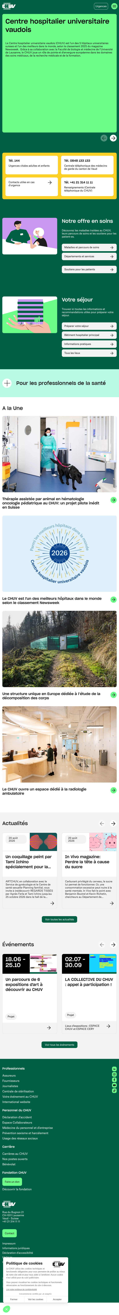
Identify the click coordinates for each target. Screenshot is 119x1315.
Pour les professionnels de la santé (61, 383)
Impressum (8, 1243)
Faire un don (13, 1181)
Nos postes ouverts (15, 1159)
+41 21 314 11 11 (11, 1221)
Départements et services (79, 256)
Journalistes (10, 1086)
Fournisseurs (10, 1080)
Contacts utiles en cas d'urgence (22, 184)
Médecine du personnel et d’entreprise (27, 1127)
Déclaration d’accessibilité (17, 1252)
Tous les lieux (72, 353)
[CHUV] (9, 6)
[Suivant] (113, 138)
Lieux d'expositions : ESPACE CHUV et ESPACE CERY (82, 1027)
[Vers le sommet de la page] (112, 1308)
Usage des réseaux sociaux (20, 1138)
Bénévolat (8, 1164)
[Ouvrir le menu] (114, 6)
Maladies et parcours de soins (81, 247)
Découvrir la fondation (17, 1189)
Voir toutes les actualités (59, 919)
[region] (59, 73)
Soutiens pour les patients (79, 269)
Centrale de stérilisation (18, 1091)
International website (16, 1102)
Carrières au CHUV (15, 1153)
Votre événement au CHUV (20, 1096)
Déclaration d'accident (17, 1117)
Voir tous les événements (59, 1044)
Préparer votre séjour (76, 326)
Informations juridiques (16, 1248)
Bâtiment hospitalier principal (81, 335)
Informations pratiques (77, 344)
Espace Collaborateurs (17, 1122)
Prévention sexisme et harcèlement (25, 1133)
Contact (9, 1233)
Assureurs (9, 1075)
